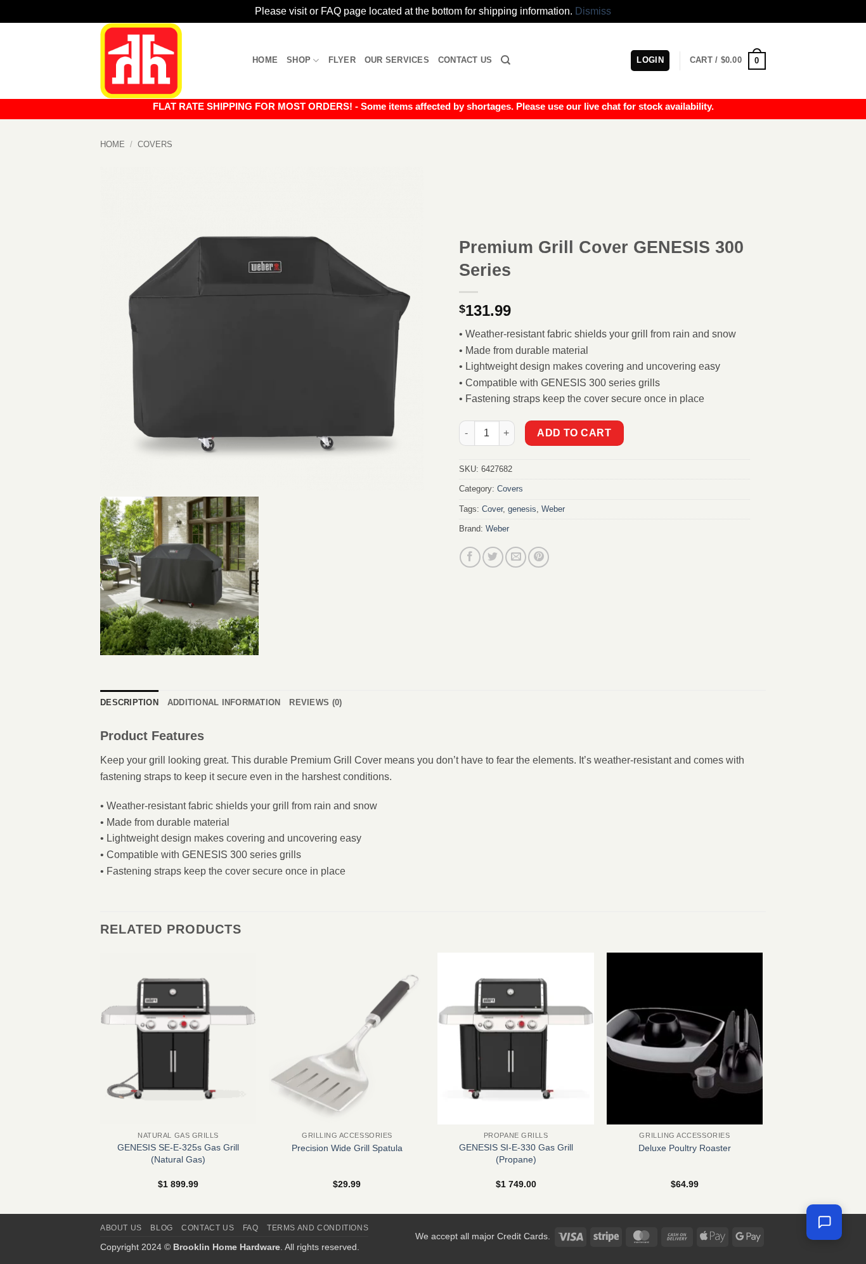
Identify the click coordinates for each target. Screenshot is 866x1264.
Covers (155, 144)
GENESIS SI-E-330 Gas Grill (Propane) (516, 1153)
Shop (299, 60)
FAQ (251, 1227)
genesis (522, 509)
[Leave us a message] (824, 1222)
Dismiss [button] (593, 11)
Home (265, 60)
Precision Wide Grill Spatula (347, 1148)
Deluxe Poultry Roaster (684, 1148)
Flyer (342, 60)
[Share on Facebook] (470, 557)
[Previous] (100, 1082)
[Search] (505, 60)
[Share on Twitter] (492, 557)
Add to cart (574, 432)
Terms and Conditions (317, 1227)
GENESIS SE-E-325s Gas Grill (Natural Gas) (178, 1153)
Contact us (207, 1227)
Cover (492, 509)
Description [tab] (129, 702)
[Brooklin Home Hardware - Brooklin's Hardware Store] (166, 61)
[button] (728, 61)
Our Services (397, 60)
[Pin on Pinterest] (538, 557)
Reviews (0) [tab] (315, 702)
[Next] (762, 1082)
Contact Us (465, 60)
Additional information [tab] (224, 702)
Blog (161, 1227)
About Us (121, 1227)
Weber (553, 509)
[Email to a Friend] (515, 557)
